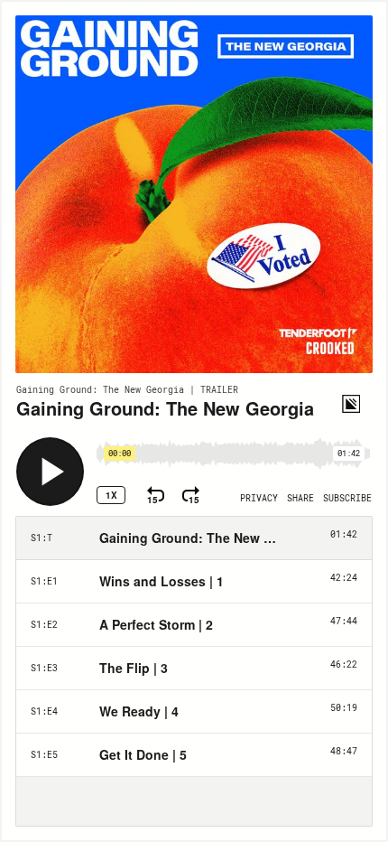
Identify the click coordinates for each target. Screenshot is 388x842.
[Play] (50, 471)
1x (111, 495)
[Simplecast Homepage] (351, 404)
